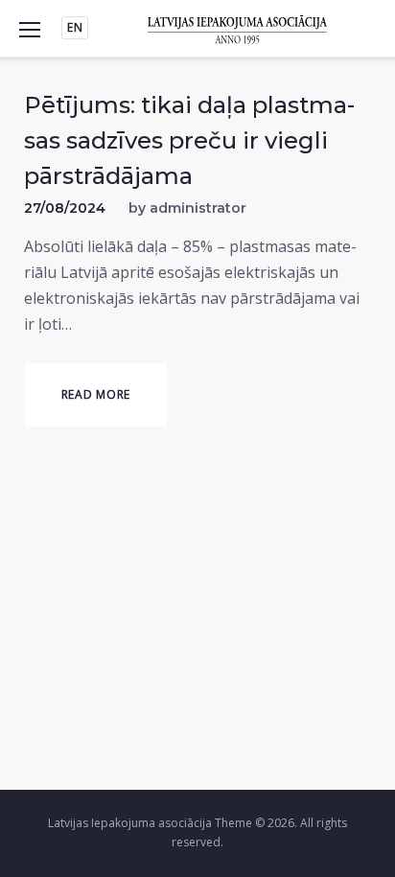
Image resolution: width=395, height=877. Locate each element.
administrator (198, 208)
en (74, 27)
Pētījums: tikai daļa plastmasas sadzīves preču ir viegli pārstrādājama (189, 140)
